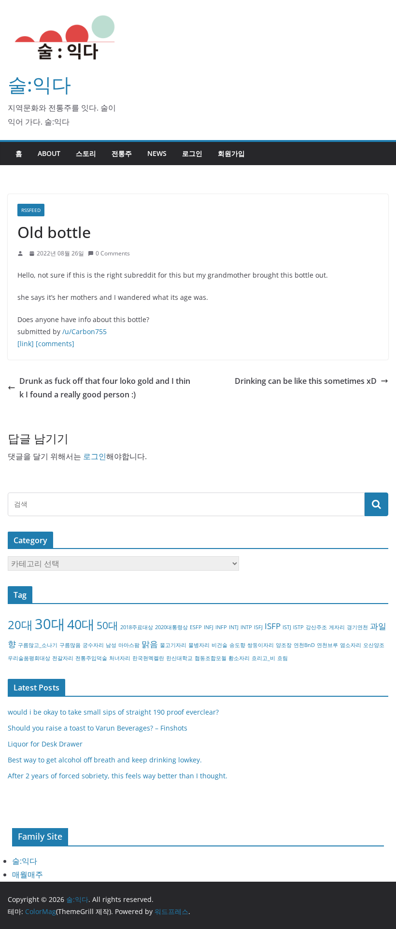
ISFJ (258, 627)
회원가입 (231, 153)
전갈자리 (62, 658)
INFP (221, 627)
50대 (107, 625)
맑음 (149, 643)
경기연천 (357, 627)
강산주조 (316, 627)
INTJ (234, 627)
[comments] (55, 343)
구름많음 (70, 645)
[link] (25, 343)
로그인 (192, 153)
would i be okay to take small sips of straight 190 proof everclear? (113, 712)
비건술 (219, 645)
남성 (111, 645)
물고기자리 (173, 645)
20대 (20, 625)
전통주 (122, 153)
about (49, 153)
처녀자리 (119, 658)
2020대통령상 (171, 627)
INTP (246, 627)
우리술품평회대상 (29, 658)
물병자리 (199, 645)
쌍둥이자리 (260, 645)
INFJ (208, 627)
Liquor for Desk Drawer (45, 743)
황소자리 (239, 658)
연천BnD (304, 645)
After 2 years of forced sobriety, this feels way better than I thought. (117, 775)
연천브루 (327, 645)
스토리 (86, 153)
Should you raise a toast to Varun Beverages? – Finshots (97, 727)
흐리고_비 (263, 658)
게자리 (337, 627)
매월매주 (27, 874)
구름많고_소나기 (37, 645)
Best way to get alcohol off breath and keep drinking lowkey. (105, 759)
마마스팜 (129, 645)
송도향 (237, 645)
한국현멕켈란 (148, 658)
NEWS (157, 153)
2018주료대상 (136, 627)
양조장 (284, 645)
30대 (50, 623)
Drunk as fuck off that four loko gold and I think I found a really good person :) (104, 388)
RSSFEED (31, 210)
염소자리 (350, 645)
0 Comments (113, 253)
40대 (81, 624)
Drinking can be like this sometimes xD (306, 381)
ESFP (196, 627)
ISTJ (287, 627)
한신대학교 (179, 658)
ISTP (298, 627)
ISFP (273, 626)
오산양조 (373, 645)
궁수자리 (93, 645)
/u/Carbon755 (84, 331)
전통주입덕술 (91, 658)
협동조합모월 (210, 658)
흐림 (282, 658)
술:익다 (39, 84)
